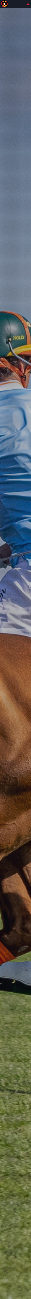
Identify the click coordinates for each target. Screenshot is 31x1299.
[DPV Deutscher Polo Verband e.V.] (4, 3)
